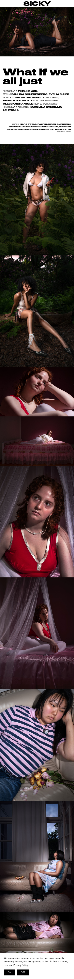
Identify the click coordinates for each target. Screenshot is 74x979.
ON (9, 972)
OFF (23, 972)
